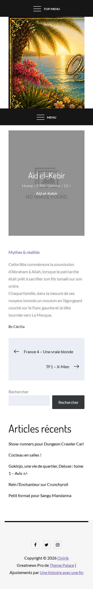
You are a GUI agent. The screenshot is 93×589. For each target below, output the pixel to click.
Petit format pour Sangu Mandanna (40, 495)
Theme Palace (62, 565)
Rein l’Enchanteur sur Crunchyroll (38, 484)
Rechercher (19, 391)
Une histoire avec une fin (61, 572)
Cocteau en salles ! (25, 454)
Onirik (63, 557)
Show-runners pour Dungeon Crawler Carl (46, 443)
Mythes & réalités (24, 252)
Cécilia (19, 326)
